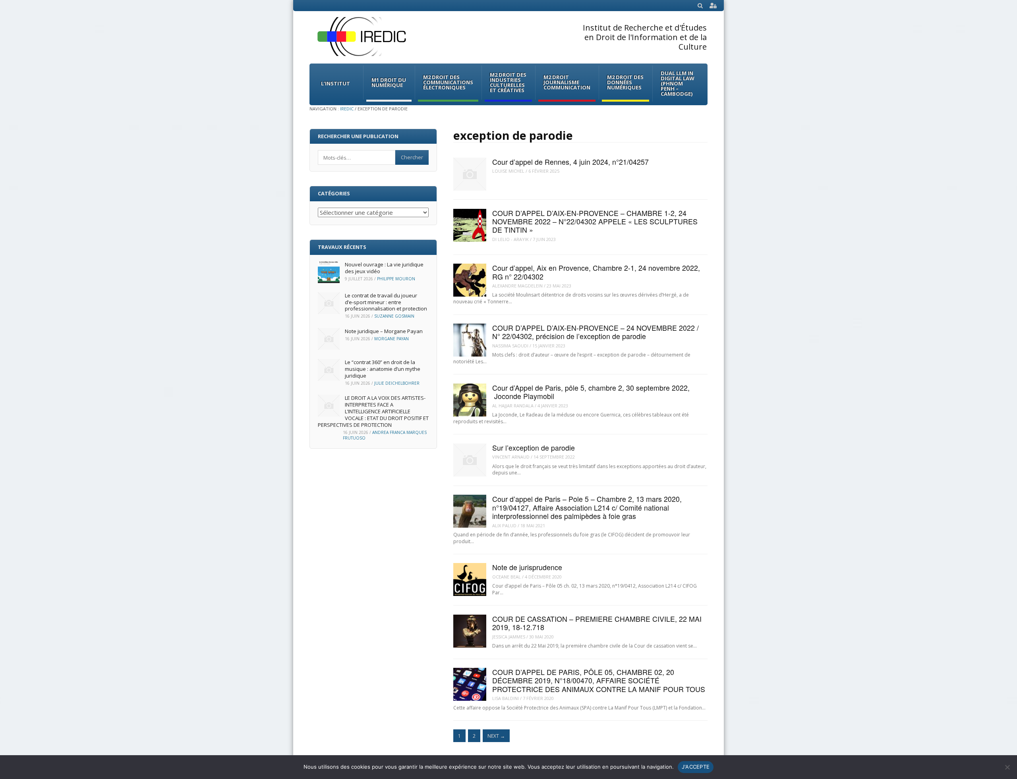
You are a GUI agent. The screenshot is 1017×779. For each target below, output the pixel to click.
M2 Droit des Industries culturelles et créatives (508, 82)
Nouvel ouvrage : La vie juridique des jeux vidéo (384, 268)
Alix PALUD (504, 525)
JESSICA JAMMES (508, 637)
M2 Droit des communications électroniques (448, 82)
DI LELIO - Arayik (510, 239)
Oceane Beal (506, 577)
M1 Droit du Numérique (388, 82)
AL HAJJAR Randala (513, 406)
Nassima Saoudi (510, 346)
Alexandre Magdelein (517, 286)
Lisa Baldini (505, 698)
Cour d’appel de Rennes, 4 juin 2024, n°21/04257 (570, 162)
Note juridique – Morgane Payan (384, 331)
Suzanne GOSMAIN (394, 316)
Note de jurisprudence (527, 567)
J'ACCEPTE (696, 767)
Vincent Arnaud (511, 457)
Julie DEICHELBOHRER (397, 383)
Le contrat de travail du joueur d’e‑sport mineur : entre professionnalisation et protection (386, 302)
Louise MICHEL (508, 171)
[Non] (1007, 767)
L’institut (335, 83)
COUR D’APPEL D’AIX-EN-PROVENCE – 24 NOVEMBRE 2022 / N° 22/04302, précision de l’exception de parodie (595, 332)
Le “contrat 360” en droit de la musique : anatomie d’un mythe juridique (382, 369)
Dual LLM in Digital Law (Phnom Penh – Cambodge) (677, 83)
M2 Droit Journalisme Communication (566, 82)
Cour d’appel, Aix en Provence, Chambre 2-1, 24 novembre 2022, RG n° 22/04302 (596, 272)
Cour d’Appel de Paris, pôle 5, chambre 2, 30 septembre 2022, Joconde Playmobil (591, 392)
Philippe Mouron (396, 279)
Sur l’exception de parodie (533, 448)
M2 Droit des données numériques (625, 82)
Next (496, 736)
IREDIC (347, 109)
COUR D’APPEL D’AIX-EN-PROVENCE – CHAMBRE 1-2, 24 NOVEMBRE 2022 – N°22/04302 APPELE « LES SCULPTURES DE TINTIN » (595, 221)
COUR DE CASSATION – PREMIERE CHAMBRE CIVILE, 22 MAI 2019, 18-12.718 (597, 623)
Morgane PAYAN (391, 338)
